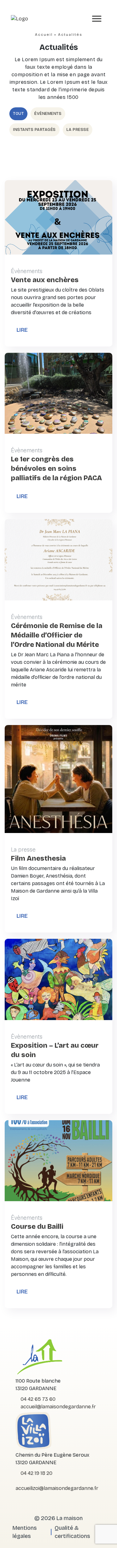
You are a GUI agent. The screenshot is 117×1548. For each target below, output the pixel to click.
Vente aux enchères (45, 280)
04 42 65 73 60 (37, 1399)
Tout (18, 113)
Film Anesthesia (38, 858)
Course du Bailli (37, 1227)
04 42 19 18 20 (35, 1473)
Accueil (44, 34)
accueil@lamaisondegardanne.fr (57, 1407)
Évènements (47, 113)
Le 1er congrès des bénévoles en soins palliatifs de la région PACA (56, 468)
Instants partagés (34, 129)
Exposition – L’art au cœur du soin (55, 1050)
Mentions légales (24, 1532)
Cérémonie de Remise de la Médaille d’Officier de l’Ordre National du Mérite (56, 635)
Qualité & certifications (72, 1532)
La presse (77, 129)
